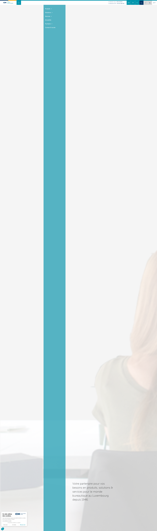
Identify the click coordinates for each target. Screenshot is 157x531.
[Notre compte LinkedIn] (150, 3)
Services (47, 16)
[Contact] (129, 3)
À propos (48, 24)
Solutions (48, 12)
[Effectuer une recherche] (137, 3)
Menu (19, 2)
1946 (85, 499)
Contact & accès (50, 27)
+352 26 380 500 (120, 3)
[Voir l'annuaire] (141, 3)
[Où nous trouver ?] (133, 3)
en (155, 2)
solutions (104, 487)
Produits (47, 9)
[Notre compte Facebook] (146, 3)
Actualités (48, 20)
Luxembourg (100, 495)
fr (153, 2)
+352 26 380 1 (119, 1)
